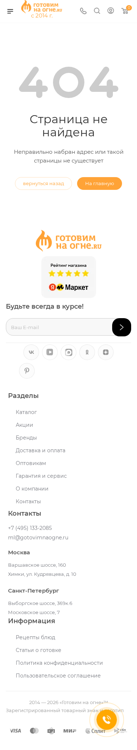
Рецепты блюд (35, 637)
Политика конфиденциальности (59, 663)
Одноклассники (87, 352)
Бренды (26, 437)
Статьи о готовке (38, 650)
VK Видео (50, 352)
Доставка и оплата (40, 450)
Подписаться (121, 327)
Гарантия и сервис (41, 476)
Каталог (26, 412)
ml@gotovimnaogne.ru (38, 537)
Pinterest (27, 371)
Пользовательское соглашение (58, 675)
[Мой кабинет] (110, 11)
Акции (24, 425)
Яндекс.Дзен (106, 352)
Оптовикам (31, 463)
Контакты (28, 501)
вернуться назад (43, 183)
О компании (32, 488)
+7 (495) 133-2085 (30, 528)
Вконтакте (31, 352)
